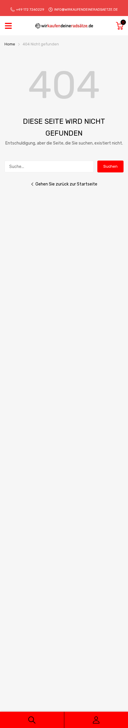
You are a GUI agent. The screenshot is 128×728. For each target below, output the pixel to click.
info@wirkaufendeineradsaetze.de (86, 10)
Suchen (110, 166)
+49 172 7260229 (30, 10)
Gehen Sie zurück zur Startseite (66, 184)
